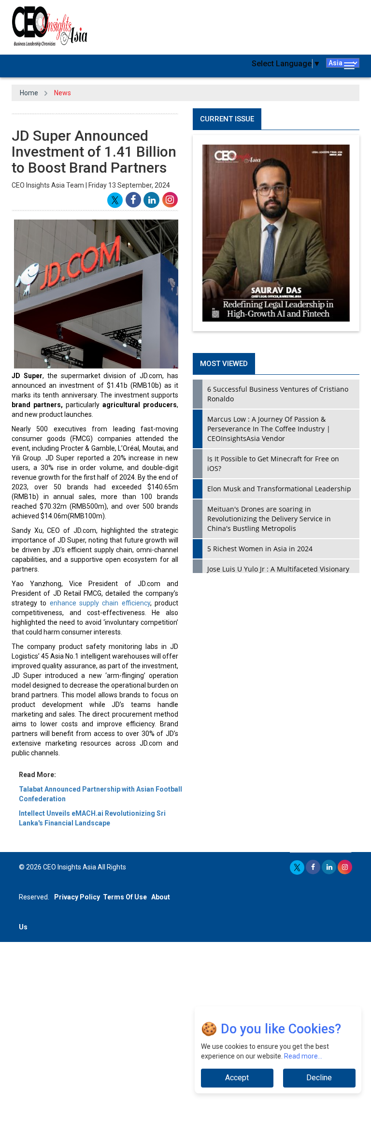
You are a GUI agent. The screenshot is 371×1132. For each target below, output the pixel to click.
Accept (237, 1077)
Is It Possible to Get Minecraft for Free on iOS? (273, 463)
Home (29, 93)
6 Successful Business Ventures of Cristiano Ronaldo (277, 393)
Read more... (303, 1056)
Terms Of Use (125, 897)
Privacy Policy (77, 897)
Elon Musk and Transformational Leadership (279, 488)
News (62, 93)
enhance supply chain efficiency (98, 603)
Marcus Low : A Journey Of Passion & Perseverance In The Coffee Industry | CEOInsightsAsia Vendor (268, 428)
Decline (319, 1077)
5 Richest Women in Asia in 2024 (260, 548)
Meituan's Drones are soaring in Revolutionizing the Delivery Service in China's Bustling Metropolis (269, 518)
